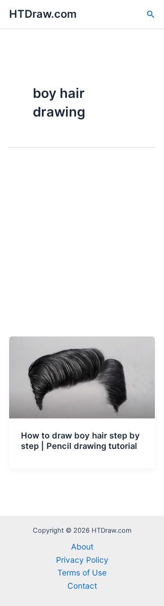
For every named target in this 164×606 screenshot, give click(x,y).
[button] (151, 14)
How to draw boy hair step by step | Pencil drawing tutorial (80, 440)
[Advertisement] (82, 250)
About (82, 546)
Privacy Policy (82, 560)
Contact (82, 586)
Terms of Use (82, 572)
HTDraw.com (43, 13)
